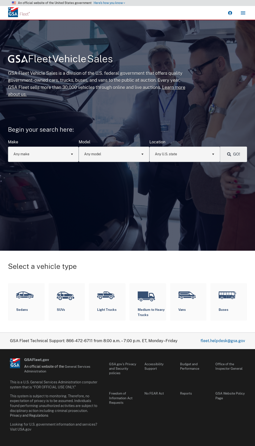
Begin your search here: (41, 129)
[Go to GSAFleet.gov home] (15, 363)
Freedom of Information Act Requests (120, 398)
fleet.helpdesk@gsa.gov (222, 340)
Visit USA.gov (20, 429)
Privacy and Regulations (29, 415)
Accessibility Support (154, 366)
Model (84, 142)
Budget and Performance (189, 366)
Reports (186, 393)
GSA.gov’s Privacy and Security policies (122, 368)
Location (157, 142)
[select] (71, 154)
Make (13, 142)
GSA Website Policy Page (230, 396)
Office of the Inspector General (229, 366)
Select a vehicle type (42, 266)
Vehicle (70, 59)
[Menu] (243, 12)
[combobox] (43, 154)
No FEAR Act (154, 393)
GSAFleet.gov (36, 360)
